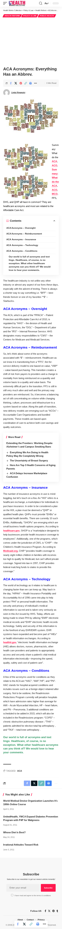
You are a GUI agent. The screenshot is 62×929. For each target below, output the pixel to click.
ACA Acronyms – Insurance (21, 239)
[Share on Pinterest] (20, 83)
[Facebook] (45, 911)
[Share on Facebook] (11, 83)
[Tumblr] (57, 911)
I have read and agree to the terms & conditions (32, 895)
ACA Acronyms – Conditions (21, 251)
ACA (54, 161)
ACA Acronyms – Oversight (21, 228)
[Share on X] (16, 83)
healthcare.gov (11, 530)
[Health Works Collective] (17, 3)
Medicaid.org (10, 550)
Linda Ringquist (18, 92)
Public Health (47, 16)
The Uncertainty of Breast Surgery (29, 460)
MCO (55, 193)
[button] (6, 3)
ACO (54, 165)
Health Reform (12, 16)
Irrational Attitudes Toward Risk (20, 844)
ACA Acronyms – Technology (22, 245)
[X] (49, 911)
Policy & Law (29, 16)
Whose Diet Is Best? (14, 832)
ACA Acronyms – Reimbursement (24, 233)
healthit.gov (9, 642)
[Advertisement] (31, 41)
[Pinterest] (53, 911)
